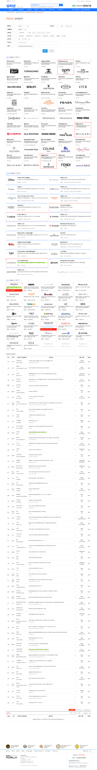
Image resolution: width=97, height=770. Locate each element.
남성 (37, 456)
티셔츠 (44, 656)
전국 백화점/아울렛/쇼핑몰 (46, 160)
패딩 (29, 570)
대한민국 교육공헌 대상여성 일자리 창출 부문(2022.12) (15, 746)
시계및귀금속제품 (32, 375)
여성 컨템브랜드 (31, 622)
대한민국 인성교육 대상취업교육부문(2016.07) (84, 746)
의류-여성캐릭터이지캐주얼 (33, 502)
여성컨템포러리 (31, 507)
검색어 (8, 45)
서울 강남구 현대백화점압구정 (30, 145)
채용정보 (11, 9)
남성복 (30, 581)
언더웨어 (30, 628)
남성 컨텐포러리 (31, 422)
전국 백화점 (43, 66)
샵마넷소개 (8, 750)
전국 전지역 (78, 66)
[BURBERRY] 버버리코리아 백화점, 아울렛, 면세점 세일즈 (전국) (65, 142)
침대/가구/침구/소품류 (32, 473)
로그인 (78, 1)
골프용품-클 (31, 362)
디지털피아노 (36, 519)
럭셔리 (34, 381)
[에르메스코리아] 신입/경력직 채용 (48, 94)
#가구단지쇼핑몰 (40, 7)
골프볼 (37, 362)
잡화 (39, 467)
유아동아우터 (39, 404)
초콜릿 (30, 564)
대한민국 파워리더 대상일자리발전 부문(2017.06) (48, 746)
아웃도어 (30, 547)
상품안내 (16, 57)
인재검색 (29, 9)
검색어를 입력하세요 (35, 4)
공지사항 (13, 1)
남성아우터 (31, 404)
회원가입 (82, 1)
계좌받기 (47, 750)
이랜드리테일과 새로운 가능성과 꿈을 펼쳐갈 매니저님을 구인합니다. (14, 126)
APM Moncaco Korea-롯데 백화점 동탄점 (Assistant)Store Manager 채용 (65, 63)
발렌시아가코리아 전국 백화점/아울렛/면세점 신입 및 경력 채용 (14, 79)
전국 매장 (60, 129)
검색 (61, 5)
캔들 (33, 645)
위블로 (34, 604)
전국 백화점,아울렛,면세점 (12, 113)
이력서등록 (76, 9)
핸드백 (30, 445)
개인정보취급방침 (29, 750)
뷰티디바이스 (37, 651)
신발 (29, 398)
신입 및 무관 (22, 32)
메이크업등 (36, 645)
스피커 (30, 519)
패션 (38, 628)
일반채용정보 (79, 709)
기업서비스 (60, 9)
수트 (34, 662)
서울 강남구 (43, 113)
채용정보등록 (86, 9)
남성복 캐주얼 (31, 662)
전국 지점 (8, 66)
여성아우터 (35, 404)
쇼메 (29, 604)
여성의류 (30, 428)
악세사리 (38, 581)
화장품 (38, 668)
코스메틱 (30, 651)
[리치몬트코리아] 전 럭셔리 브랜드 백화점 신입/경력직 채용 (31, 110)
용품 (31, 398)
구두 (36, 581)
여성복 (30, 416)
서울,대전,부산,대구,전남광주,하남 (64, 113)
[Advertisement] (48, 737)
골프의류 (34, 362)
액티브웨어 (41, 628)
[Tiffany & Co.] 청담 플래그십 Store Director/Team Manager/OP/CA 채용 (48, 110)
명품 (29, 381)
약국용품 (33, 651)
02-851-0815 (79, 758)
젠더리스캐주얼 (33, 456)
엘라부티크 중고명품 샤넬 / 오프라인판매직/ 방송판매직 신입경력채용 (31, 126)
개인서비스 (51, 9)
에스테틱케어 (47, 651)
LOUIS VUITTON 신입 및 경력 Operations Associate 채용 (48, 79)
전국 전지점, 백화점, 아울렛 (12, 82)
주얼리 (31, 381)
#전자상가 (45, 7)
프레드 (31, 604)
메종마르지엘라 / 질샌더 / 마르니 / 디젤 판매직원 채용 (82, 79)
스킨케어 (30, 668)
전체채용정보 (72, 709)
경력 (29, 32)
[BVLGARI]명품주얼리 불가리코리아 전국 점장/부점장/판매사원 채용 (14, 157)
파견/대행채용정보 (86, 709)
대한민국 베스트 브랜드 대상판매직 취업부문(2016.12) (66, 746)
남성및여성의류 (35, 467)
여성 (29, 456)
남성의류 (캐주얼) (32, 411)
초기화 (51, 51)
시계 (36, 381)
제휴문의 (17, 750)
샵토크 (36, 9)
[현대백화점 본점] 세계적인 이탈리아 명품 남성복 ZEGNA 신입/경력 (31, 142)
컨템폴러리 (34, 439)
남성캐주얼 (31, 692)
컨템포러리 (31, 467)
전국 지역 (77, 98)
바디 (31, 645)
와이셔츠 (30, 513)
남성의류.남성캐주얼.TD (33, 673)
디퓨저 (35, 462)
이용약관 (22, 750)
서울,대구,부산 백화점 (45, 98)
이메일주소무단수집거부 (38, 750)
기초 (36, 668)
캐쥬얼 (37, 656)
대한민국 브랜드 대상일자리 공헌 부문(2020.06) (31, 746)
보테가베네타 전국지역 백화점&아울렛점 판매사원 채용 (31, 157)
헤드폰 (32, 519)
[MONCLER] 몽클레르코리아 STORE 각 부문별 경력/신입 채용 (48, 157)
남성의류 (30, 439)
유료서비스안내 (87, 1)
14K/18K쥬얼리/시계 (32, 639)
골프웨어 (30, 490)
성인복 (30, 656)
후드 (42, 656)
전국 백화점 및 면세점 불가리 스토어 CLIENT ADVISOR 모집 (83, 126)
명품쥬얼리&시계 (32, 634)
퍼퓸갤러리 (31, 462)
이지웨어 (36, 628)
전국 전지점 (26, 160)
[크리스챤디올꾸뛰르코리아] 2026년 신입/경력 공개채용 (83, 95)
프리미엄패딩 (44, 404)
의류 (33, 398)
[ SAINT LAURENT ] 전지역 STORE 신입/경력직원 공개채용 (14, 110)
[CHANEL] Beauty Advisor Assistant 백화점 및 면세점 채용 (48, 63)
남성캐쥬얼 (33, 581)
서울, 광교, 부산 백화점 (28, 82)
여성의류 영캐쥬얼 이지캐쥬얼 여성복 (35, 698)
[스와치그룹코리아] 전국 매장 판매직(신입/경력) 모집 (83, 157)
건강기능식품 (42, 651)
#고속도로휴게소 (50, 7)
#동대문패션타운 (34, 7)
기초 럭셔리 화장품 (32, 433)
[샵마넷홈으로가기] (11, 755)
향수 (33, 462)
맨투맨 (40, 656)
